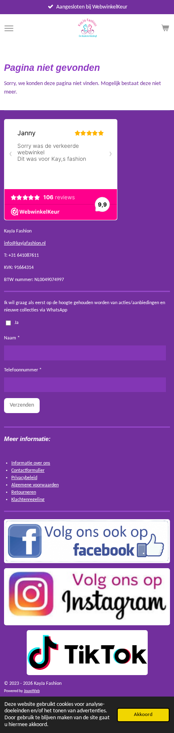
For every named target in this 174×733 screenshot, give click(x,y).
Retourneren (23, 492)
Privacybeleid (24, 477)
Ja (17, 322)
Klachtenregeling (28, 499)
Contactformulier (28, 470)
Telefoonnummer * (23, 370)
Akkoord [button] (143, 714)
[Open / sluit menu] (9, 28)
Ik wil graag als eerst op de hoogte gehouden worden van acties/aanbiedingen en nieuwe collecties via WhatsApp (84, 306)
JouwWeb (32, 691)
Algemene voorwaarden (35, 485)
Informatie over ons (30, 463)
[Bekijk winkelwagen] (165, 28)
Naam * (12, 338)
